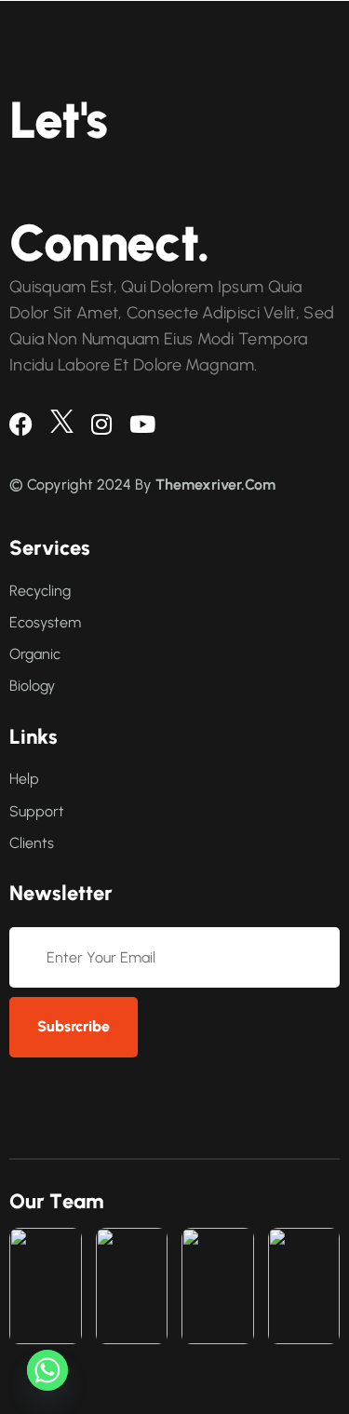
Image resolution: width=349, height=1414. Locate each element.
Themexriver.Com (215, 484)
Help (24, 779)
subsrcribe (73, 1026)
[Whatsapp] (47, 1370)
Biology (32, 685)
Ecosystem (45, 622)
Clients (31, 843)
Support (36, 811)
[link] (45, 1286)
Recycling (40, 590)
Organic (34, 654)
